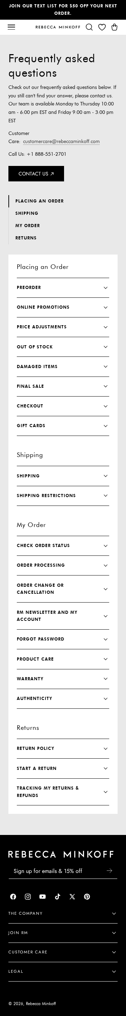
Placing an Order (39, 201)
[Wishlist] (102, 27)
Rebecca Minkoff (41, 1003)
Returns (26, 237)
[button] (11, 27)
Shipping (26, 213)
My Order (27, 225)
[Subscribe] (109, 870)
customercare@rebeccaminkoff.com (61, 141)
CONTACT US (33, 173)
